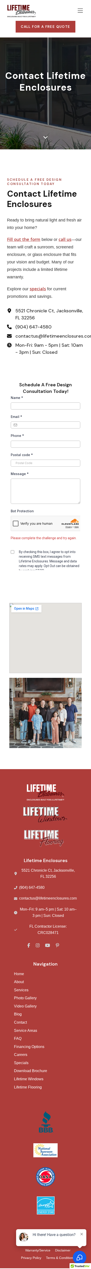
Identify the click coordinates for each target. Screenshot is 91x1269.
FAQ (17, 1038)
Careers (20, 1055)
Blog (18, 1014)
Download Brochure (30, 1071)
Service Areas (25, 1031)
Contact (20, 1022)
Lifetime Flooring (28, 1087)
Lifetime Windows (28, 1079)
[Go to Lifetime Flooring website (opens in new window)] (45, 792)
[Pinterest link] (57, 946)
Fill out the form (23, 239)
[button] (80, 11)
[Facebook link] (29, 946)
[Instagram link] (38, 946)
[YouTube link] (48, 946)
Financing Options (29, 1047)
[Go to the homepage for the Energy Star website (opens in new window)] (45, 1205)
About (19, 982)
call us (65, 239)
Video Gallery (25, 1006)
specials (38, 288)
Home (19, 974)
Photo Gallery (25, 998)
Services (21, 990)
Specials (21, 1063)
